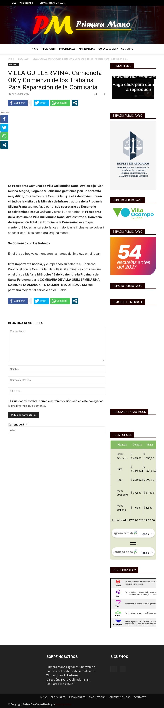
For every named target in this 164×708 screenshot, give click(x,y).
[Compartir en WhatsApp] (60, 103)
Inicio (11, 58)
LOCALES (23, 58)
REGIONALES (49, 48)
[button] (151, 49)
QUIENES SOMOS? (108, 48)
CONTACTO (127, 48)
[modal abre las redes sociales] (75, 103)
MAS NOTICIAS (87, 48)
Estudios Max (63, 704)
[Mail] (153, 3)
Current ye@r (18, 424)
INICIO (34, 48)
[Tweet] (41, 103)
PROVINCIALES (67, 48)
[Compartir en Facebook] (18, 103)
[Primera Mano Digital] (82, 25)
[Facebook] (146, 3)
